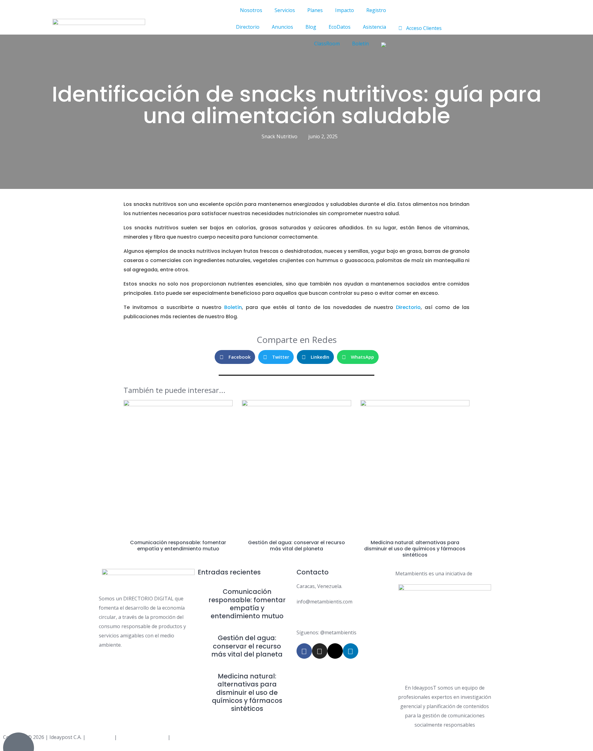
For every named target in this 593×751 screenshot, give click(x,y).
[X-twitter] (335, 651)
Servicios (285, 10)
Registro (376, 10)
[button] (235, 357)
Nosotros (251, 10)
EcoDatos (340, 26)
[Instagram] (319, 651)
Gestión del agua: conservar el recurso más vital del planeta (296, 545)
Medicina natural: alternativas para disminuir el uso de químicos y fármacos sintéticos (414, 548)
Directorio (247, 26)
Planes (315, 10)
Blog (310, 26)
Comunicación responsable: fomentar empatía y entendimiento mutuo (178, 545)
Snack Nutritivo (279, 136)
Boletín (360, 43)
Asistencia (374, 26)
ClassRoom (327, 43)
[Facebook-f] (304, 651)
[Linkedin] (350, 651)
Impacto (344, 10)
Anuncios (282, 26)
